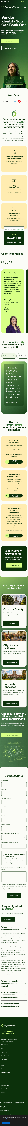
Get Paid (3, 1076)
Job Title (4, 807)
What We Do (5, 1052)
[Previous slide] (3, 262)
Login (25, 2)
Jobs (2, 1082)
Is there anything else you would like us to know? (13, 868)
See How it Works (9, 41)
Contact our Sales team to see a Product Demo (14, 855)
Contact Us (7, 919)
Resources (4, 1069)
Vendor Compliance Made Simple (15, 462)
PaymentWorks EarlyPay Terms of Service (10, 1114)
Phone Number (5, 824)
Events (3, 1092)
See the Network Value (11, 735)
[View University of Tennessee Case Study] (14, 675)
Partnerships (5, 1085)
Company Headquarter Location (11, 833)
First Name (4, 780)
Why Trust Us (5, 1056)
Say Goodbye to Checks (15, 495)
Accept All (5, 1123)
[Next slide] (9, 262)
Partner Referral (6, 1089)
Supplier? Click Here (10, 48)
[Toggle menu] (25, 7)
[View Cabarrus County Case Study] (14, 600)
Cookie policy (9, 1119)
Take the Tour (13, 565)
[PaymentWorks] (10, 6)
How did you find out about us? (10, 842)
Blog (2, 1065)
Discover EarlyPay (15, 535)
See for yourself (10, 402)
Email (3, 815)
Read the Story (10, 623)
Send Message (14, 895)
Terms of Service (4, 1110)
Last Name (4, 789)
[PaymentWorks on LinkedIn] (1, 1)
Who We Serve (5, 1049)
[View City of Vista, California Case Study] (14, 636)
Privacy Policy (3, 1107)
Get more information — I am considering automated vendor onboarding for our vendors (14, 861)
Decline (14, 1123)
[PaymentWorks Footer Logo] (14, 1025)
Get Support (5, 1044)
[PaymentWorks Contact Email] (8, 1)
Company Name (6, 798)
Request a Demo (6, 1072)
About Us (4, 1059)
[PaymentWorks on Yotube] (5, 2)
